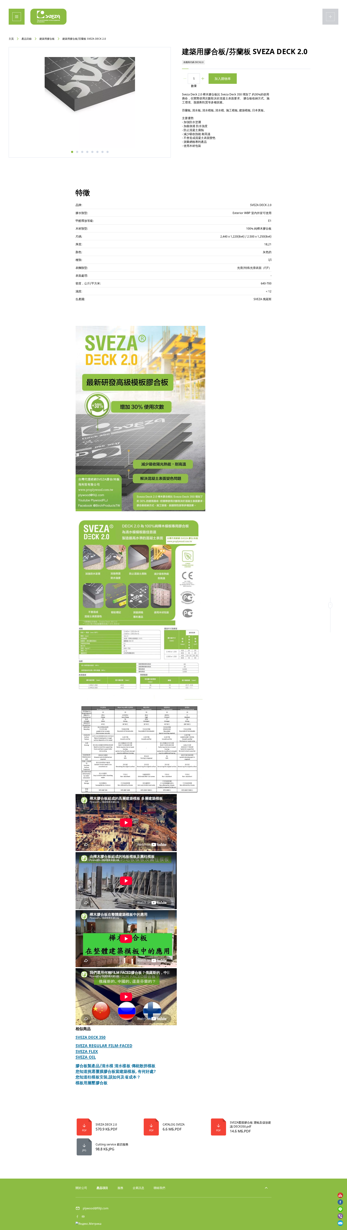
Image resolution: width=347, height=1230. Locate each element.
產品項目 (102, 1188)
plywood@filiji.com (95, 1208)
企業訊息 (138, 1188)
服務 (120, 1188)
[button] (72, 152)
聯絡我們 (159, 1188)
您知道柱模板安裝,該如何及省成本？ (108, 1077)
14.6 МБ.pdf (240, 1131)
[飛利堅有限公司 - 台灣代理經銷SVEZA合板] (48, 17)
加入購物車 (223, 78)
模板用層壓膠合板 (92, 1083)
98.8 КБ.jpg (105, 1149)
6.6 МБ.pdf (172, 1129)
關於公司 (81, 1188)
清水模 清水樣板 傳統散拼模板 (128, 1066)
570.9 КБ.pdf (106, 1129)
